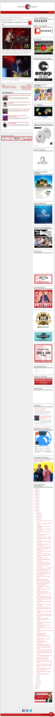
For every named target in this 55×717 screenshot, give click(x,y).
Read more (27, 98)
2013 (37, 507)
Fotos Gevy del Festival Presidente (42, 562)
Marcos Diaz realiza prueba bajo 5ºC (43, 607)
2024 (37, 491)
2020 (37, 497)
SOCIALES (28, 14)
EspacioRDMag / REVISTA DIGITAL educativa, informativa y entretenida (21, 714)
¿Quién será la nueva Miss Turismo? (43, 572)
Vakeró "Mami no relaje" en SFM (42, 644)
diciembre (39, 513)
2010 (37, 512)
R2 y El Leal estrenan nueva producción (44, 655)
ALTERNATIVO (17, 14)
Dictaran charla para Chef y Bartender (43, 614)
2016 (37, 503)
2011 (37, 510)
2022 (37, 494)
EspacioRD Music (37, 453)
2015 (37, 504)
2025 (37, 490)
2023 (37, 493)
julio (37, 675)
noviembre (39, 515)
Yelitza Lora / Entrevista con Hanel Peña (44, 664)
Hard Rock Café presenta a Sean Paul (43, 645)
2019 (37, 498)
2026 (37, 488)
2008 (37, 687)
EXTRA (2, 14)
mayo (38, 678)
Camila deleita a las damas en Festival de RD (16, 23)
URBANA (11, 14)
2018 (37, 500)
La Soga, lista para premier (41, 669)
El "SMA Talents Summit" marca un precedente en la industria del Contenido (46, 417)
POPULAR (7, 14)
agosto (38, 519)
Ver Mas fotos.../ (16, 79)
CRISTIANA (23, 14)
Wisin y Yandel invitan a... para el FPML (43, 567)
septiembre (39, 517)
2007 (37, 688)
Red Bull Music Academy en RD (42, 658)
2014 (37, 506)
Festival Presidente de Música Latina (43, 563)
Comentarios (38, 371)
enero (38, 684)
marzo (38, 681)
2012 (37, 509)
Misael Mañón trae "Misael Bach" (42, 591)
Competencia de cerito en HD (42, 579)
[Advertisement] (43, 263)
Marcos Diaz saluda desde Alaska (43, 580)
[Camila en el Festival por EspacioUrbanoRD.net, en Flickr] (16, 49)
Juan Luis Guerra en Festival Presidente (44, 546)
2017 (37, 501)
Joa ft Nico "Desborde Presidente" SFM (44, 649)
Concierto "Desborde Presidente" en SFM (44, 651)
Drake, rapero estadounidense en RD (43, 582)
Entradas (37, 369)
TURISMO (33, 14)
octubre (38, 516)
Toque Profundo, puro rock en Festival (43, 537)
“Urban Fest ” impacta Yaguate (42, 618)
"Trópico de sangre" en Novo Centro (43, 569)
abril (38, 679)
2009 (37, 685)
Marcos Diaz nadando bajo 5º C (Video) (44, 597)
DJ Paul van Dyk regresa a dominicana (43, 668)
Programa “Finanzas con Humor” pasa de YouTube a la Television (42, 461)
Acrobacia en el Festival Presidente (43, 553)
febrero (38, 682)
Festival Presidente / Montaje (42, 570)
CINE (37, 14)
